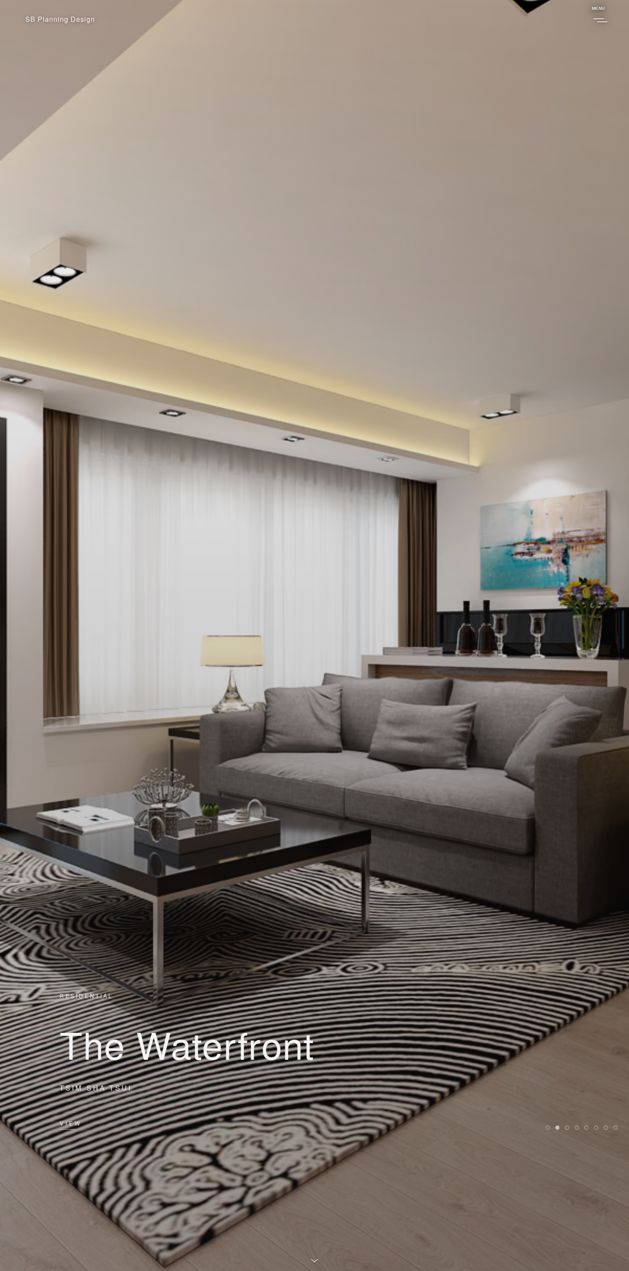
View (71, 1123)
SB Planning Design (60, 19)
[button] (547, 1128)
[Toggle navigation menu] (598, 19)
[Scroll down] (314, 1260)
